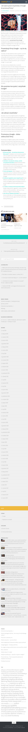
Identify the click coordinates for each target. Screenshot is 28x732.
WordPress (10, 727)
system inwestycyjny (10, 704)
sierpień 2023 (5, 363)
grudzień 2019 (5, 425)
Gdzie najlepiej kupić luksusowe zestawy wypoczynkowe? (13, 642)
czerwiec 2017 (5, 488)
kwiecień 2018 (5, 455)
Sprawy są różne (4, 303)
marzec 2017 (5, 498)
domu (2, 675)
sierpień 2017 (5, 481)
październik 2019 (6, 432)
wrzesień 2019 (5, 435)
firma (2, 683)
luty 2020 (4, 419)
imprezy (8, 683)
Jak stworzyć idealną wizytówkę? (11, 193)
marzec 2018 (5, 458)
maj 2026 (4, 330)
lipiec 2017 (4, 485)
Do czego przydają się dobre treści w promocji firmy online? (14, 647)
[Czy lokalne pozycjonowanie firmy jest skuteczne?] (7, 218)
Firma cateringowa (7, 171)
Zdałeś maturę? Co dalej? (6, 652)
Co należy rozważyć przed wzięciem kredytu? (14, 186)
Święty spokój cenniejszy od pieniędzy (13, 598)
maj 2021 (4, 379)
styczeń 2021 (5, 389)
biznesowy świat (16, 674)
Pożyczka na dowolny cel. (6, 637)
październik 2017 (6, 475)
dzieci (21, 677)
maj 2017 (4, 491)
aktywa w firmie (6, 670)
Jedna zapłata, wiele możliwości (8, 311)
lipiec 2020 (4, 406)
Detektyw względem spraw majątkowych (13, 178)
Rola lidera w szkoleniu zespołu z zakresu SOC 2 (12, 274)
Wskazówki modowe (9, 555)
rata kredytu (5, 703)
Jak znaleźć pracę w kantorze (11, 605)
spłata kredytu (11, 703)
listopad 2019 (5, 429)
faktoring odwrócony (8, 681)
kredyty (23, 685)
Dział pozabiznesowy (7, 531)
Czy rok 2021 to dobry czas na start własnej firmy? (15, 540)
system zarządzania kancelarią (10, 706)
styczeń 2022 (5, 370)
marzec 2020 (5, 416)
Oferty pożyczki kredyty (12, 692)
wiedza (3, 713)
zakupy (24, 713)
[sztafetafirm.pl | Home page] (8, 2)
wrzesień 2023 (5, 360)
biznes (8, 673)
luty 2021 (4, 386)
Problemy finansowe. (5, 661)
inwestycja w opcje (15, 683)
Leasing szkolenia (13, 689)
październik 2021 (6, 373)
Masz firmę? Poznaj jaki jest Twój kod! (13, 613)
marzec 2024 (5, 350)
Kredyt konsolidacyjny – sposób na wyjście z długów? (12, 654)
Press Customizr (21, 727)
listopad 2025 (5, 333)
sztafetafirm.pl (5, 10)
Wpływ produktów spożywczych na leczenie (14, 562)
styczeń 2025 (5, 340)
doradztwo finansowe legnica (10, 677)
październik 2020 (6, 396)
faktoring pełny (19, 681)
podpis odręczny (15, 699)
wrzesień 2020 (5, 399)
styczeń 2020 (5, 422)
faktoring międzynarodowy (12, 679)
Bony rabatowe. (4, 649)
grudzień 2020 (5, 393)
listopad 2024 (5, 347)
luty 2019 (4, 448)
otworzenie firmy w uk (13, 697)
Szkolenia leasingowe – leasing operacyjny (10, 301)
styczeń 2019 (5, 452)
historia (5, 683)
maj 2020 (4, 409)
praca (25, 701)
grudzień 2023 (5, 356)
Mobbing (3, 308)
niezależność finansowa (10, 691)
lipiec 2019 (4, 442)
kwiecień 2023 (5, 366)
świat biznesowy (13, 716)
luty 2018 (4, 462)
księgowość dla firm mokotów (11, 687)
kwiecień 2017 (5, 494)
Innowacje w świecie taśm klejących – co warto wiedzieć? (14, 277)
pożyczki (22, 701)
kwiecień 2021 (5, 383)
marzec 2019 (5, 445)
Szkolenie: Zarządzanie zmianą (12, 711)
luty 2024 (4, 353)
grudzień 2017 (5, 468)
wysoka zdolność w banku (13, 713)
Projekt (3, 516)
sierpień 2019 (5, 439)
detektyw (24, 674)
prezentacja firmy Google (8, 206)
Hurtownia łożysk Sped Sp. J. (7, 306)
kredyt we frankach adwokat (11, 685)
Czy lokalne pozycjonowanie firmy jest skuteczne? (6, 225)
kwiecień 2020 (5, 412)
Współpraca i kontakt (7, 519)
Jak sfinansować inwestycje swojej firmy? (13, 547)
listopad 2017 (5, 471)
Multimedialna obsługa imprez (11, 572)
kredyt (23, 683)
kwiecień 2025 (5, 337)
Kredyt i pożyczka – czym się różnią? (9, 640)
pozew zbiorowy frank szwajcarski (13, 700)
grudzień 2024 (5, 343)
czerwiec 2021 (5, 376)
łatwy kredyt (4, 716)
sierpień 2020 (5, 402)
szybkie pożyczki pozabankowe (16, 712)
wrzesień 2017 (5, 478)
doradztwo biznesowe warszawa (13, 675)
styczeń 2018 (5, 465)
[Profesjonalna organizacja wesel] (20, 218)
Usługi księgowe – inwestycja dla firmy (9, 644)
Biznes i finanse (5, 528)
